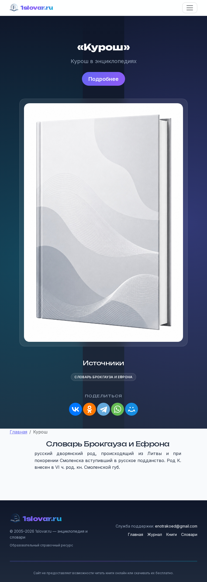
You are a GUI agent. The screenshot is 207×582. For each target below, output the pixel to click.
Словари (189, 534)
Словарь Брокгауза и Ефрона (103, 377)
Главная (135, 534)
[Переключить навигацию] (189, 7)
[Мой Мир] (131, 409)
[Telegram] (103, 409)
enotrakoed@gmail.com (176, 526)
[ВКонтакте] (75, 409)
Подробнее (103, 79)
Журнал (154, 534)
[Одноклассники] (89, 409)
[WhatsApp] (117, 409)
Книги (171, 534)
